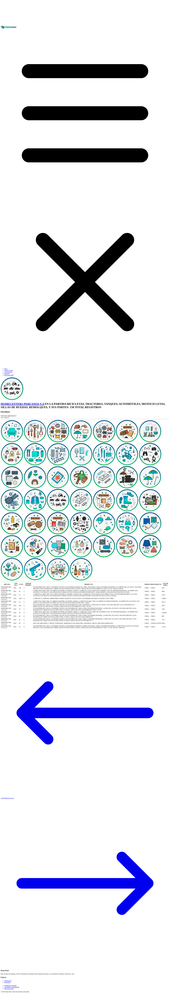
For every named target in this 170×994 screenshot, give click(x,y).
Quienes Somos (8, 370)
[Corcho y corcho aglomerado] (12, 557)
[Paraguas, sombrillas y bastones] (150, 488)
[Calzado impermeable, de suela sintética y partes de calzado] (127, 511)
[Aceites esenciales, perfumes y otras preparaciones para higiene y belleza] (81, 557)
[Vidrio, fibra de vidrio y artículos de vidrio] (81, 465)
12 (10, 798)
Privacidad (7, 982)
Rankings (7, 373)
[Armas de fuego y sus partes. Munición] (35, 580)
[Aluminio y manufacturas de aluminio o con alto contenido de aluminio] (104, 488)
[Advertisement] (54, 13)
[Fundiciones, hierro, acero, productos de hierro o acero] (12, 511)
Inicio (5, 369)
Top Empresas (8, 372)
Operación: (4, 415)
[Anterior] (85, 796)
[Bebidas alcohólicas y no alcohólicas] (81, 580)
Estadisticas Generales (10, 985)
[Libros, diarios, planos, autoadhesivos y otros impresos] (58, 534)
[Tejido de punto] (150, 557)
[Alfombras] (58, 488)
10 (7, 798)
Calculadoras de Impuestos (11, 987)
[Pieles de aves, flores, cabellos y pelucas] (35, 488)
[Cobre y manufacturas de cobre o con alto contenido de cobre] (127, 557)
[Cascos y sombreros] (104, 534)
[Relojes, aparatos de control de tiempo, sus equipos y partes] (81, 534)
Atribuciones (7, 981)
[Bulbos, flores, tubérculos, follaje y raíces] (12, 580)
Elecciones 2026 (8, 375)
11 (9, 798)
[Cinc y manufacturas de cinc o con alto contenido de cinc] (81, 511)
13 (12, 798)
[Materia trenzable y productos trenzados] (35, 534)
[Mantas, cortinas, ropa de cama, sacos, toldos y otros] (35, 465)
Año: (2, 417)
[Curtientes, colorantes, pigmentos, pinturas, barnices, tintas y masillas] (35, 557)
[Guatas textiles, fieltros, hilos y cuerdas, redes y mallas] (58, 557)
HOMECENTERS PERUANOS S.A (22, 403)
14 (13, 798)
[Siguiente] (85, 967)
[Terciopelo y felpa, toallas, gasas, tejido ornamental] (150, 534)
